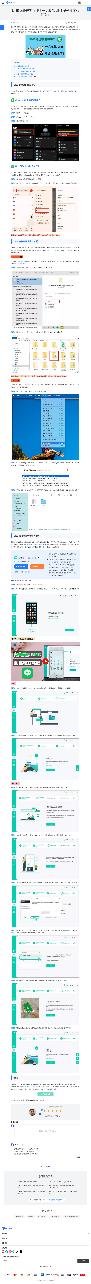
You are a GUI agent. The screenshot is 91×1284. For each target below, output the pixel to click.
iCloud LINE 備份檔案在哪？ (27, 69)
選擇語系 (46, 1267)
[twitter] (17, 1251)
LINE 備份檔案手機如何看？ (24, 77)
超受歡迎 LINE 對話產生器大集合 (28, 1182)
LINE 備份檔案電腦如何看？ (24, 74)
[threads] (21, 1251)
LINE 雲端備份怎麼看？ (23, 66)
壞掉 (64, 248)
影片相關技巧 (42, 1216)
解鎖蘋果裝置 (19, 1216)
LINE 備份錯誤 (21, 264)
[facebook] (6, 1251)
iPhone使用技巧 (55, 1216)
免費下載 (19, 567)
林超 (69, 23)
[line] (13, 1251)
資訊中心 (4, 1238)
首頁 (14, 23)
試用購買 (36, 567)
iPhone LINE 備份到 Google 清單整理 (60, 1182)
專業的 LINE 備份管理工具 (33, 1087)
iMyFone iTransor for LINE (35, 545)
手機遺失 (57, 248)
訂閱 (83, 1261)
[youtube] (3, 1251)
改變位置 (30, 1216)
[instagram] (10, 1251)
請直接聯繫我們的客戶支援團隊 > (53, 1200)
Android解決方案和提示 (71, 1216)
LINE (18, 23)
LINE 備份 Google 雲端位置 (26, 71)
